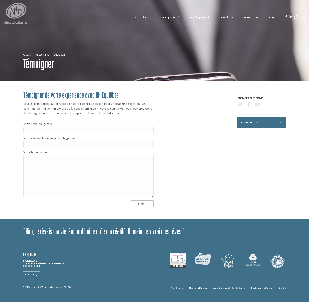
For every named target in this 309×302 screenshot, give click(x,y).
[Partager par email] (257, 104)
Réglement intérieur (261, 288)
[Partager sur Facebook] (248, 104)
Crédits (282, 288)
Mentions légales (198, 288)
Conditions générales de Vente (229, 288)
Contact (29, 274)
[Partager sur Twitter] (239, 104)
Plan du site (177, 288)
